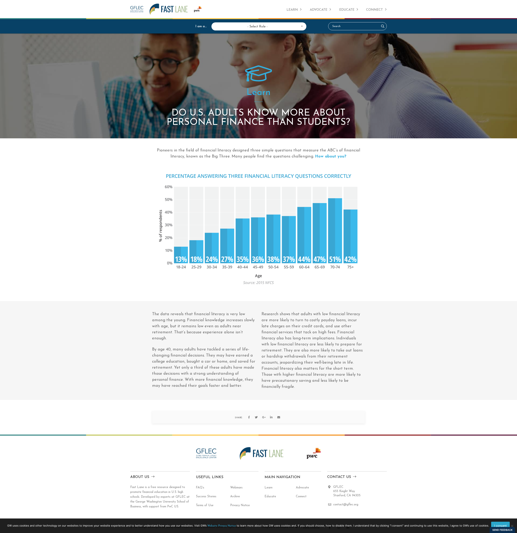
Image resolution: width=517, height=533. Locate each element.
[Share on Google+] (264, 417)
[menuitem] (294, 9)
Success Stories (206, 496)
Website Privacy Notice (221, 526)
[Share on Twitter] (256, 417)
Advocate (318, 9)
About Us (139, 477)
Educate (346, 9)
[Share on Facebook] (249, 417)
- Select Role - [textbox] (257, 26)
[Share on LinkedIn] (271, 417)
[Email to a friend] (278, 417)
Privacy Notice (240, 505)
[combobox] (257, 26)
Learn (292, 9)
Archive (235, 496)
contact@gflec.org (345, 504)
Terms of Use (204, 505)
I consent (500, 525)
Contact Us (339, 477)
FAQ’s (200, 487)
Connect (374, 9)
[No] (512, 526)
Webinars (236, 487)
